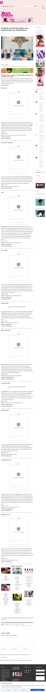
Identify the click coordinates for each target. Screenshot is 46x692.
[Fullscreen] (44, 187)
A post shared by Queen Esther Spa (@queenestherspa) (20, 360)
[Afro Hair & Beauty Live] (17, 21)
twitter (11, 624)
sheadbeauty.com (8, 324)
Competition (4, 674)
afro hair (3, 672)
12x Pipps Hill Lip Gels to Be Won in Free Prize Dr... (42, 138)
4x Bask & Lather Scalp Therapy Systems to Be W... (42, 127)
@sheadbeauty (9, 325)
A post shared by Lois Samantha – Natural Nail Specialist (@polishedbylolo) (24, 544)
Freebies (3, 678)
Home (2, 64)
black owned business (5, 676)
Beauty (6, 64)
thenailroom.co (8, 510)
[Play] (37, 187)
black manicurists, (18, 617)
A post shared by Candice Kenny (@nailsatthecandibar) (20, 172)
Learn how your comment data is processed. (23, 660)
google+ (22, 624)
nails (5, 619)
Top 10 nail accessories (6, 578)
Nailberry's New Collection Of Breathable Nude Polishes (29, 581)
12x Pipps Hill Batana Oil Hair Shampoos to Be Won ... (42, 117)
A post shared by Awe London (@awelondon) (18, 280)
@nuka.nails (8, 138)
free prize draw (4, 680)
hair (8, 674)
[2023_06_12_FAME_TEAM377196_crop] (17, 674)
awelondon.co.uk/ (8, 297)
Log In (35, 6)
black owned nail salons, (27, 617)
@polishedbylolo (9, 561)
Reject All (23, 690)
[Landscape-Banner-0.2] (17, 72)
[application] (40, 185)
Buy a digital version (40, 32)
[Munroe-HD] (40, 216)
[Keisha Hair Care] (40, 76)
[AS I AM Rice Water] (40, 58)
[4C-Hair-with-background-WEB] (40, 205)
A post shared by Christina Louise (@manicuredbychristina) (21, 440)
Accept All (37, 690)
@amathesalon (9, 244)
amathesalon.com (8, 245)
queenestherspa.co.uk (9, 378)
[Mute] (43, 187)
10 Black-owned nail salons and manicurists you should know (18, 583)
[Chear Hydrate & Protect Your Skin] (40, 67)
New (8, 670)
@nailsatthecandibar (8, 188)
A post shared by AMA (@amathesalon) (18, 222)
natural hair (4, 670)
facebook (6, 624)
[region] (23, 687)
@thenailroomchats (9, 377)
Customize (9, 690)
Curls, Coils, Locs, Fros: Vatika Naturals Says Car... (42, 94)
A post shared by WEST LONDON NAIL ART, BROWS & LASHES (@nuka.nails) (25, 118)
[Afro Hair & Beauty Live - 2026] (40, 85)
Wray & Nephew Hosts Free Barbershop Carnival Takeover (17, 608)
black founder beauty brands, (9, 617)
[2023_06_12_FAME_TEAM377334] (14, 674)
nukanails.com (8, 136)
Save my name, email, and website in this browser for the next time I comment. (14, 654)
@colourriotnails (9, 406)
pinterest (17, 624)
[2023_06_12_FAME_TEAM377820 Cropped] (20, 674)
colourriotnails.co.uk (9, 404)
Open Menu (1, 2)
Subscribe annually (39, 33)
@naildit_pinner (9, 455)
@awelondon (8, 298)
